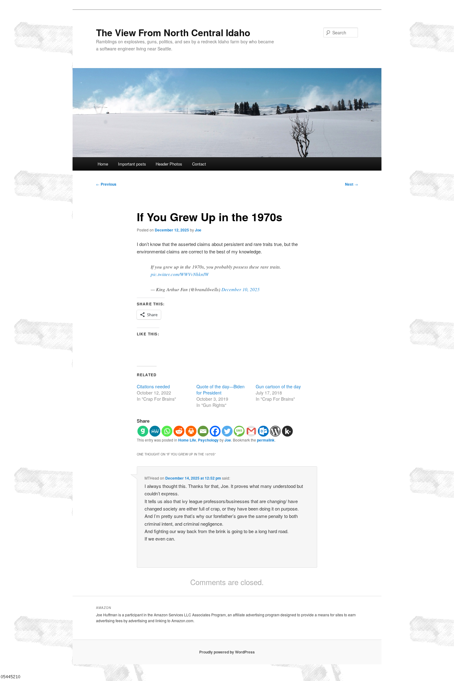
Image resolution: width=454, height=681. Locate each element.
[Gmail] (251, 431)
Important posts (132, 164)
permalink (266, 440)
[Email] (203, 431)
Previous (106, 184)
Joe (198, 230)
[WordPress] (275, 431)
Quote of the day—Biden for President (220, 389)
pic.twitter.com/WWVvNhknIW (180, 274)
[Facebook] (215, 431)
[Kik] (287, 431)
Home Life (187, 440)
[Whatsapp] (167, 431)
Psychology (208, 440)
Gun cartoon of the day (278, 386)
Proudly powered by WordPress (227, 652)
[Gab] (142, 431)
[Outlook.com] (263, 431)
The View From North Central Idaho (173, 32)
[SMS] (239, 431)
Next (351, 184)
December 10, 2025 (240, 289)
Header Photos (169, 164)
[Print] (191, 431)
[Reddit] (179, 431)
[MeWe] (154, 431)
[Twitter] (227, 431)
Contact (199, 164)
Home (103, 164)
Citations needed (153, 386)
